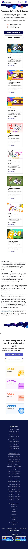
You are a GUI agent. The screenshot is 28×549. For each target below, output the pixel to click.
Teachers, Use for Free (13, 37)
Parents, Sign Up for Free (14, 32)
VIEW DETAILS (11, 65)
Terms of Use (5, 528)
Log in (20, 2)
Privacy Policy (12, 528)
